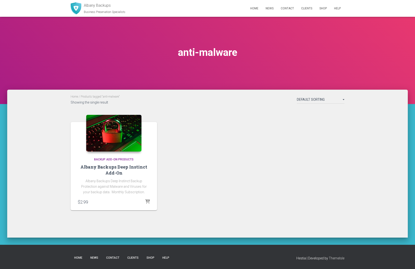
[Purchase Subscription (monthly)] (147, 201)
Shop (323, 8)
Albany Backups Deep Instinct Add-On (113, 170)
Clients (306, 8)
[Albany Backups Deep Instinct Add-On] (113, 133)
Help (337, 8)
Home (254, 8)
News (270, 8)
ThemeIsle (336, 258)
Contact (287, 8)
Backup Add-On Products (114, 159)
